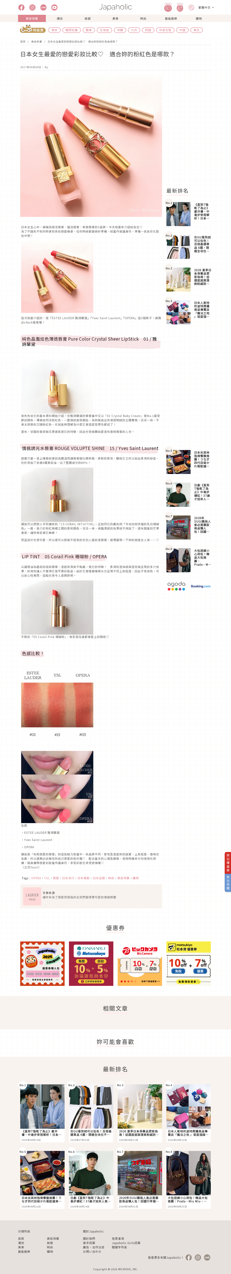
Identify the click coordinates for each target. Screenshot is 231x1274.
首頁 (23, 41)
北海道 (104, 30)
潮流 (60, 18)
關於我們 (89, 1238)
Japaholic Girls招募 (126, 1243)
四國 (148, 30)
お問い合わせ (92, 1251)
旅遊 (88, 18)
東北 (196, 30)
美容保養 (32, 18)
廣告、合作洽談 (93, 1247)
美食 (115, 18)
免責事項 (118, 1238)
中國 (182, 30)
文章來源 (49, 893)
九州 (134, 30)
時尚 (143, 18)
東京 (54, 30)
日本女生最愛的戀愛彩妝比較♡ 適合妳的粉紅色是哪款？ (83, 41)
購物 (199, 18)
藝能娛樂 (171, 18)
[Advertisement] (190, 129)
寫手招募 (89, 1243)
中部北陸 (165, 30)
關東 (89, 30)
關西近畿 (72, 30)
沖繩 (120, 30)
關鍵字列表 (119, 1247)
